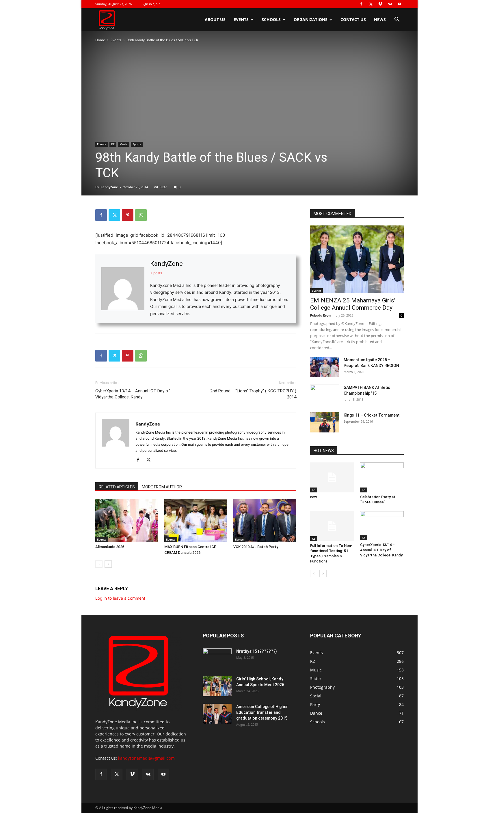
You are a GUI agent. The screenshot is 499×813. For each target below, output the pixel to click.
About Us (215, 19)
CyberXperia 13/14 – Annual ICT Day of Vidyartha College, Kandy (132, 394)
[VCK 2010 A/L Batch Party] (264, 520)
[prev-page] (99, 564)
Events (241, 19)
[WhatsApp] (141, 215)
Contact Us (353, 19)
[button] (397, 20)
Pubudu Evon (320, 315)
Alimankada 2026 (109, 547)
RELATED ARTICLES (117, 487)
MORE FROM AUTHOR (162, 487)
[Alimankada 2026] (126, 520)
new (313, 497)
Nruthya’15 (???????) (256, 651)
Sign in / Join (151, 4)
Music (124, 144)
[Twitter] (370, 4)
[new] (332, 477)
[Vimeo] (380, 4)
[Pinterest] (127, 215)
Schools (271, 19)
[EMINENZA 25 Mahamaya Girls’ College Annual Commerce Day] (357, 259)
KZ (113, 144)
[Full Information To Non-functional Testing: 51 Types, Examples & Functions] (332, 526)
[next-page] (108, 564)
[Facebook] (361, 4)
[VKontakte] (390, 4)
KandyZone (109, 187)
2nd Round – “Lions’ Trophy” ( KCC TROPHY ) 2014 (253, 394)
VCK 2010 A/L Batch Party (255, 547)
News (380, 19)
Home (100, 39)
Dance (239, 539)
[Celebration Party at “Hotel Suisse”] (382, 477)
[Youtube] (399, 4)
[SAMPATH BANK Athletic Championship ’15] (324, 395)
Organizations (310, 19)
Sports (137, 144)
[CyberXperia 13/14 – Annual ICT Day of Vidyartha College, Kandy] (382, 525)
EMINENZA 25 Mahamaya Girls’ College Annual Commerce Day (352, 304)
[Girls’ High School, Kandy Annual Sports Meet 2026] (217, 686)
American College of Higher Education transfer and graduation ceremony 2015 (262, 712)
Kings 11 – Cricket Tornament (372, 415)
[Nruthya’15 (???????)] (217, 658)
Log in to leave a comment (120, 598)
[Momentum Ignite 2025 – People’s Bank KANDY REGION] (324, 367)
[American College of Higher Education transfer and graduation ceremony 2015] (217, 714)
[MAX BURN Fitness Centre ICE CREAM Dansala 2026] (195, 520)
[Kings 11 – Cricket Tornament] (324, 422)
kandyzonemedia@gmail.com (146, 758)
